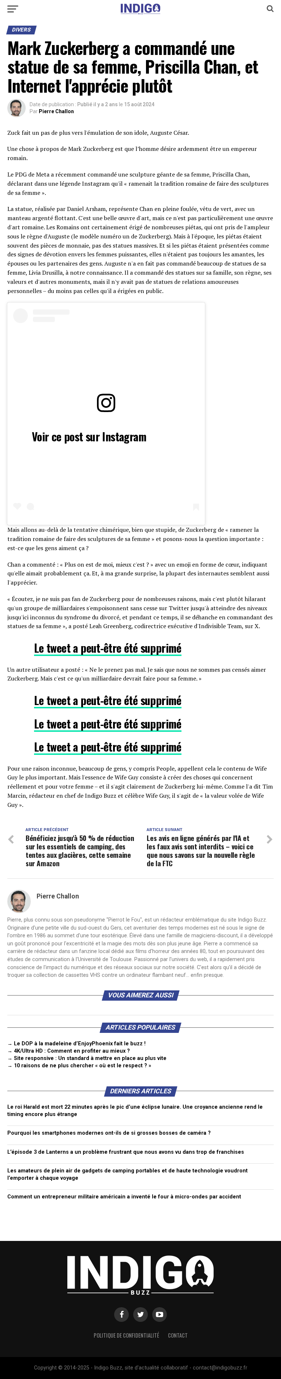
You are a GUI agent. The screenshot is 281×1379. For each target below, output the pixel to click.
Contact (178, 1335)
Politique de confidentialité (126, 1335)
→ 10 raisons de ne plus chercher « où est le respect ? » (79, 1066)
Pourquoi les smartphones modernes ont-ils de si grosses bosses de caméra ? (109, 1133)
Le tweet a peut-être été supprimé (107, 648)
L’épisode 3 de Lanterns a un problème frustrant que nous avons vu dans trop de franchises (125, 1152)
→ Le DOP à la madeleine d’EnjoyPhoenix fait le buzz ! (76, 1044)
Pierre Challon (56, 111)
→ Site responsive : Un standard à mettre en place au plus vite (86, 1058)
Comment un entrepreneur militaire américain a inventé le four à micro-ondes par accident (124, 1197)
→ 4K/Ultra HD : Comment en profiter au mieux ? (68, 1051)
